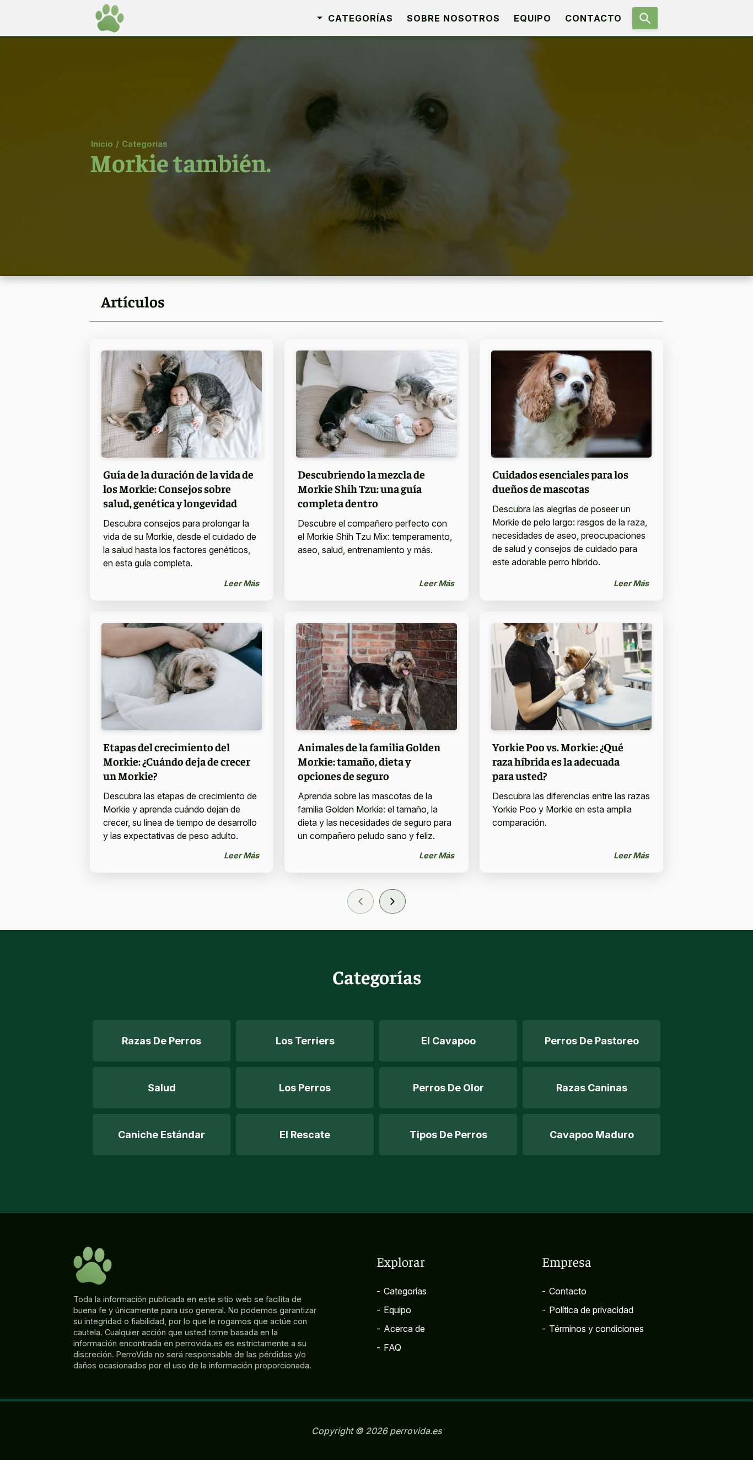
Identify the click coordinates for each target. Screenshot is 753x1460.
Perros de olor (448, 1087)
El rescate (304, 1134)
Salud (162, 1087)
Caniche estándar (161, 1134)
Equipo (532, 18)
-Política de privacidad (587, 1309)
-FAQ (388, 1347)
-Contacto (564, 1291)
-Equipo (393, 1309)
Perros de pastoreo (592, 1041)
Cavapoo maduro (592, 1134)
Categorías (145, 143)
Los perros (305, 1087)
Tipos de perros (448, 1134)
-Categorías (401, 1291)
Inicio (102, 143)
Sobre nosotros (453, 18)
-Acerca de (400, 1328)
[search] (645, 18)
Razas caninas (591, 1087)
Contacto (593, 18)
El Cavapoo (448, 1041)
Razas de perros (161, 1041)
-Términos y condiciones (593, 1328)
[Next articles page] (392, 901)
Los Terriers (305, 1041)
